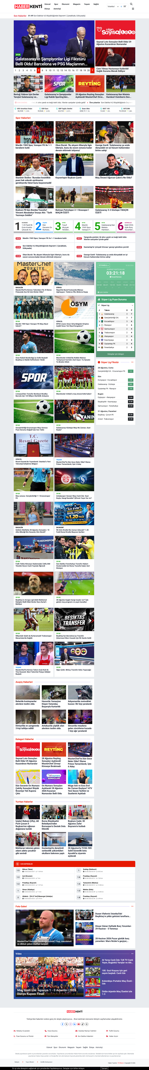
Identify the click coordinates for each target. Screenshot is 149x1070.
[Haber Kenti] (28, 6)
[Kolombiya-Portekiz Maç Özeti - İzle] (92, 982)
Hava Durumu (52, 1031)
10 (50, 70)
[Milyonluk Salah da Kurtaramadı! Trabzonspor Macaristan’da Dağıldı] (33, 619)
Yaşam (87, 4)
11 (54, 70)
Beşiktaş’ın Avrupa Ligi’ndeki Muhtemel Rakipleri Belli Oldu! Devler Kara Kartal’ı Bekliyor (31, 602)
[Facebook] (62, 1024)
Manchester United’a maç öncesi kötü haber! (73, 394)
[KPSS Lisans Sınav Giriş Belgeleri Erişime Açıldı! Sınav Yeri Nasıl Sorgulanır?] (74, 307)
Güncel (48, 4)
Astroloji (57, 9)
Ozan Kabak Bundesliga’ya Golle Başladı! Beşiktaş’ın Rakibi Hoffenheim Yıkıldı (32, 359)
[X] (66, 1024)
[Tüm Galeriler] (132, 906)
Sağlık (96, 4)
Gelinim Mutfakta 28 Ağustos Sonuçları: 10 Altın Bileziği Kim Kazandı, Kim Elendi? (32, 531)
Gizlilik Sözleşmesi (46, 1062)
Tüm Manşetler (52, 1036)
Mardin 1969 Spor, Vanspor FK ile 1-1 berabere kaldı (45, 238)
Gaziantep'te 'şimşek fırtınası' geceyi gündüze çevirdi (106, 247)
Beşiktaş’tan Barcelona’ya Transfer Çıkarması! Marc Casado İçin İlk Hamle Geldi (73, 637)
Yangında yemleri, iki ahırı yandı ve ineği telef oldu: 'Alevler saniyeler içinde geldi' (105, 238)
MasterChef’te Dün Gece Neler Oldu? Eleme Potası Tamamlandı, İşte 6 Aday (73, 463)
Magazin (76, 4)
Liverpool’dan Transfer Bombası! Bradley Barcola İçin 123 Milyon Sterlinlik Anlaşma (32, 395)
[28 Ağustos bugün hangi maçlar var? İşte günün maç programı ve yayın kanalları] (74, 583)
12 (58, 70)
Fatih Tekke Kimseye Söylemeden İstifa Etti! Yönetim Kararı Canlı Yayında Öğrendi (33, 565)
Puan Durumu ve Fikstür (24, 1036)
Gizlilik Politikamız (92, 1068)
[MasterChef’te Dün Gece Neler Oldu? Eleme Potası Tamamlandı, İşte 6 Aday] (74, 445)
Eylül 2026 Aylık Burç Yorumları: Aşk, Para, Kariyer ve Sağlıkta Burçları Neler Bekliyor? (129, 227)
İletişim (17, 1062)
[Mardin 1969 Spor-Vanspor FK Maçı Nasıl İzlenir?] (33, 307)
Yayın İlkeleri (29, 1062)
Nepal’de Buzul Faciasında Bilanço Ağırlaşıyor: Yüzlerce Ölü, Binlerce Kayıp (72, 291)
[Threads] (86, 1024)
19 (84, 70)
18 (81, 70)
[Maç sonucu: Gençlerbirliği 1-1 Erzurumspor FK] (33, 479)
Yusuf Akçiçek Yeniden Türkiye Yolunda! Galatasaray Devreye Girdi (67, 227)
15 (69, 70)
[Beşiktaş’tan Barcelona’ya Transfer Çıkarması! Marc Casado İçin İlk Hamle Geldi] (74, 619)
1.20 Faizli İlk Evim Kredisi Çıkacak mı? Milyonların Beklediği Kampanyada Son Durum (27, 227)
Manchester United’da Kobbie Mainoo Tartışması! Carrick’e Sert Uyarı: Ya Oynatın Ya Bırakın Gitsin (73, 360)
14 (65, 70)
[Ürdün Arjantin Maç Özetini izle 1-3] (92, 993)
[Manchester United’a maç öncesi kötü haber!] (74, 377)
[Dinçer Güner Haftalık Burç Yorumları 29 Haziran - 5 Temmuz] (84, 927)
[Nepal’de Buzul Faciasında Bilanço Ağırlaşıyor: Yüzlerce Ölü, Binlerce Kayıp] (74, 273)
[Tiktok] (82, 1024)
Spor (56, 4)
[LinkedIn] (74, 1024)
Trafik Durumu (114, 1031)
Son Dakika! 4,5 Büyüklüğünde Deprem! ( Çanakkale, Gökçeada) (69, 102)
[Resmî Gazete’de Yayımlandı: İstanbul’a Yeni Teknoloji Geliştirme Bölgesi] (33, 445)
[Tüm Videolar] (132, 954)
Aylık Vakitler (103, 292)
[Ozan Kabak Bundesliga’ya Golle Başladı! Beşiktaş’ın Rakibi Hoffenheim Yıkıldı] (33, 341)
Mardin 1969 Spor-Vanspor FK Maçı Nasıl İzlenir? (87, 227)
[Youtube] (78, 1024)
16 (73, 70)
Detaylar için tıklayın (116, 354)
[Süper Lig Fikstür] (132, 362)
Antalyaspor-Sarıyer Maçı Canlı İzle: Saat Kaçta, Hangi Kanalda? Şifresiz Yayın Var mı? (74, 497)
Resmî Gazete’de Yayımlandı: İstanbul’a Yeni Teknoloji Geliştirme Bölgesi (33, 463)
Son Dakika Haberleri (85, 1036)
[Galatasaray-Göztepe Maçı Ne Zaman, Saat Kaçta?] (74, 411)
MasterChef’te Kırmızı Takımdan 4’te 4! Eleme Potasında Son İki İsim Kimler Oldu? (34, 291)
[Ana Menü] (132, 9)
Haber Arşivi (113, 1036)
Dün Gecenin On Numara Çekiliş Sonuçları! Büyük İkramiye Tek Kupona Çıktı (47, 227)
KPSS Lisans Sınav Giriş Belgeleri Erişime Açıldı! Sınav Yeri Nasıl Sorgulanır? (72, 325)
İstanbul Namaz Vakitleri (87, 1031)
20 (88, 70)
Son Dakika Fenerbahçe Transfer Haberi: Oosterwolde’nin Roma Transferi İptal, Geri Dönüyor (73, 566)
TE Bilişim (121, 1063)
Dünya (47, 9)
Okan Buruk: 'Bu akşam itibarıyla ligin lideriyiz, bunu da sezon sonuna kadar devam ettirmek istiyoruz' (72, 15)
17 (77, 70)
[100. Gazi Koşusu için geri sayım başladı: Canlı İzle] (92, 972)
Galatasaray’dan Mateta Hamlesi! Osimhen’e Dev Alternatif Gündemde (108, 227)
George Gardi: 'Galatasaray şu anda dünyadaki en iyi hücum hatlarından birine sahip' (106, 256)
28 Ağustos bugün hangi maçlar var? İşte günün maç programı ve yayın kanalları (72, 601)
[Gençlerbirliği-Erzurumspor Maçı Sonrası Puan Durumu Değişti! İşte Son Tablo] (33, 411)
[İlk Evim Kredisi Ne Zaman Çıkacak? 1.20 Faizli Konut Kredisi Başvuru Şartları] (74, 513)
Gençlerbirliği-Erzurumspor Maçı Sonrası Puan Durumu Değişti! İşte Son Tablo (32, 429)
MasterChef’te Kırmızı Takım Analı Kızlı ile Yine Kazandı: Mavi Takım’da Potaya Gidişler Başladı (33, 672)
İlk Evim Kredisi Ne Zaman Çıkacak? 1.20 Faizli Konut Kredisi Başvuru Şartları (72, 531)
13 (61, 70)
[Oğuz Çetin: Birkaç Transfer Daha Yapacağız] (74, 653)
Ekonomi (65, 4)
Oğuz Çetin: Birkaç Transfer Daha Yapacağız (73, 670)
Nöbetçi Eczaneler (23, 1031)
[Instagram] (70, 1024)
